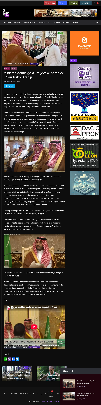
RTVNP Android (50, 3)
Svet (49, 22)
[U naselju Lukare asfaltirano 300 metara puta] (69, 393)
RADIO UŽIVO (86, 3)
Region (41, 22)
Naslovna (7, 22)
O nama (57, 22)
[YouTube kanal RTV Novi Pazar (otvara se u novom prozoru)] (98, 3)
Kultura (59, 394)
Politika (6, 68)
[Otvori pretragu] (97, 22)
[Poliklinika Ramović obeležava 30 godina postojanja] (69, 381)
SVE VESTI (17, 22)
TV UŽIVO (74, 3)
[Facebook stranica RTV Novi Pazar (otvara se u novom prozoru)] (94, 3)
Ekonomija (36, 394)
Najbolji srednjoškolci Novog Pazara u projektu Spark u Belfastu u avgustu (16, 375)
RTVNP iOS (62, 3)
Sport (41, 394)
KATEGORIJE (28, 22)
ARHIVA (75, 22)
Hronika (53, 394)
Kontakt (66, 22)
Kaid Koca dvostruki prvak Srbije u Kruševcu (51, 376)
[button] (34, 22)
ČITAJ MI (9, 86)
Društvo (47, 394)
